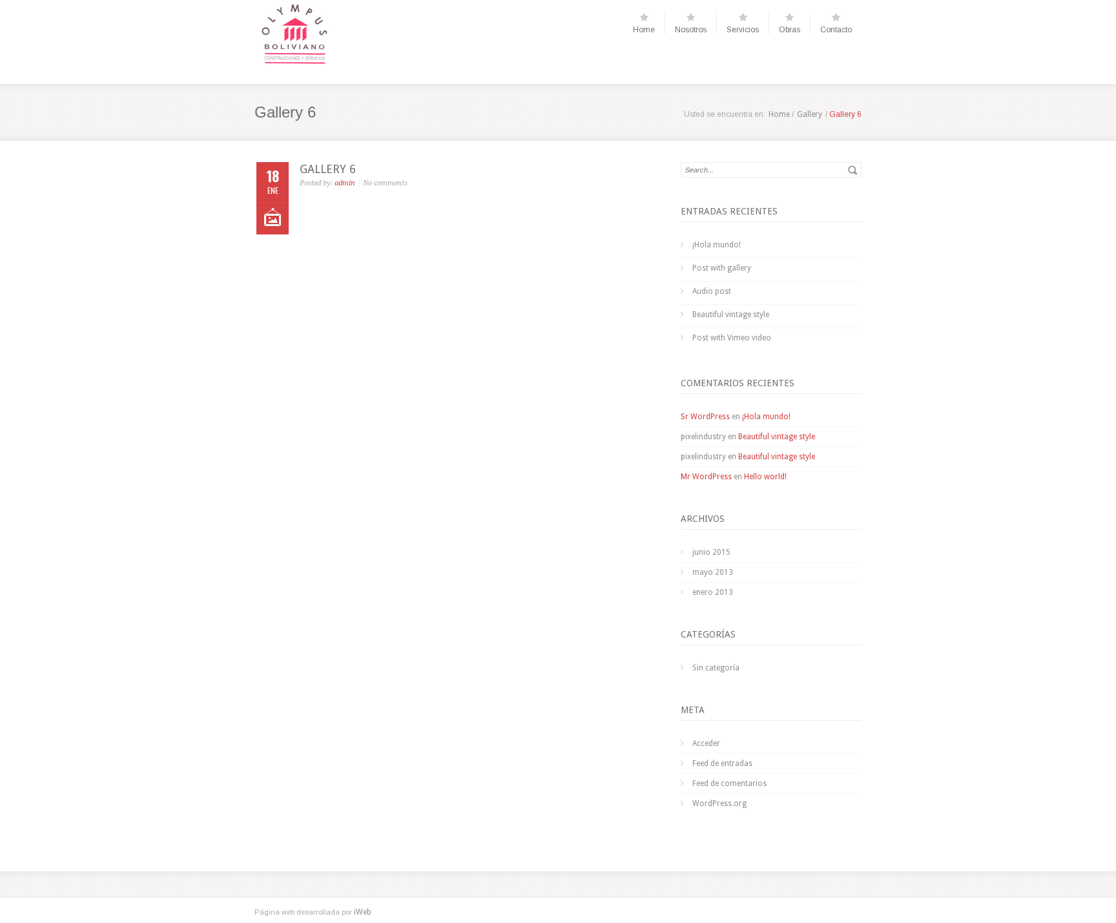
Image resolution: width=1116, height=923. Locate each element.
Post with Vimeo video (731, 337)
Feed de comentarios (729, 783)
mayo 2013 (712, 572)
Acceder (706, 743)
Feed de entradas (722, 763)
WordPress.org (719, 803)
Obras (789, 29)
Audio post (711, 291)
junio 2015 (711, 552)
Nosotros (691, 29)
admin (345, 183)
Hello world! (765, 476)
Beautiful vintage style (730, 314)
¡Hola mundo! (716, 244)
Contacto (836, 29)
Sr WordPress (705, 416)
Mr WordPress (706, 476)
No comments (385, 183)
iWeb (362, 912)
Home (644, 29)
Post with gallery (721, 268)
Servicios (743, 29)
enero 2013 (712, 592)
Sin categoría (715, 667)
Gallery (809, 114)
